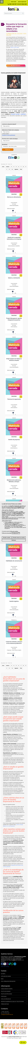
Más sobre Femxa (5, 966)
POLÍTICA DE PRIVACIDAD (6, 993)
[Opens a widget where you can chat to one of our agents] (23, 1042)
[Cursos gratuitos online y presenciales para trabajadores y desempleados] (14, 9)
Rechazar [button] (14, 540)
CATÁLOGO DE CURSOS (6, 976)
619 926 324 (23, 4)
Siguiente (16, 169)
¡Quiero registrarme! (22, 1)
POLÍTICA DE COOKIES (5, 991)
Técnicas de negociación (14, 399)
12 (12, 169)
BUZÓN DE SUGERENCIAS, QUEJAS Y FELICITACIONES (12, 1001)
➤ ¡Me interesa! (15, 65)
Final (21, 169)
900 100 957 (13, 4)
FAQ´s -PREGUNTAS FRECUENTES (8, 981)
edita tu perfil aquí (15, 47)
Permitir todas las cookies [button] (19, 537)
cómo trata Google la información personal (13, 518)
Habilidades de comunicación (14, 561)
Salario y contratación (14, 278)
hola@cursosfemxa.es (7, 1014)
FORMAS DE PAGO (5, 1004)
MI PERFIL (3, 973)
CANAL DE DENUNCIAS (6, 999)
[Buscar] (23, 13)
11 (9, 169)
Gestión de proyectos (14, 439)
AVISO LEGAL (4, 996)
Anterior (7, 166)
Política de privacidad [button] (6, 533)
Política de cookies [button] (14, 531)
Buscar (8, 149)
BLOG (2, 978)
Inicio (3, 166)
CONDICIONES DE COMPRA (7, 988)
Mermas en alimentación (14, 197)
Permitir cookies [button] (6, 537)
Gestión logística (14, 601)
